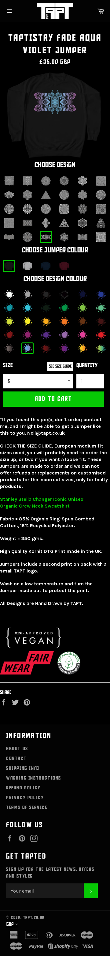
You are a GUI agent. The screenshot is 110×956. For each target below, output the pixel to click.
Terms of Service (26, 807)
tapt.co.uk (34, 917)
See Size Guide (60, 366)
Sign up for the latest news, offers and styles (50, 872)
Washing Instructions (33, 778)
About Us (17, 748)
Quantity (87, 365)
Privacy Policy (25, 797)
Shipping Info (22, 768)
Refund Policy (23, 787)
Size (8, 365)
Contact (16, 758)
